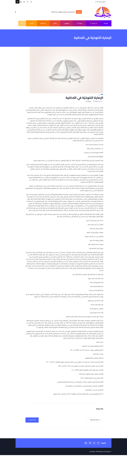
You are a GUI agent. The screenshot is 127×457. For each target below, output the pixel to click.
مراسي (55, 23)
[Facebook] (98, 443)
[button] (17, 1)
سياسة (80, 23)
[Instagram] (90, 443)
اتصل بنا (31, 23)
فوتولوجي (66, 23)
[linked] (86, 443)
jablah (89, 101)
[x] (94, 443)
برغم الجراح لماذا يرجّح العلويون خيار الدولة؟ (63, 12)
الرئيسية (106, 23)
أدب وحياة (94, 23)
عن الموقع (43, 23)
